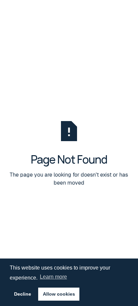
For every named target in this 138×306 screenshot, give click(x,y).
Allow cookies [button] (59, 294)
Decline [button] (22, 294)
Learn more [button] (53, 277)
